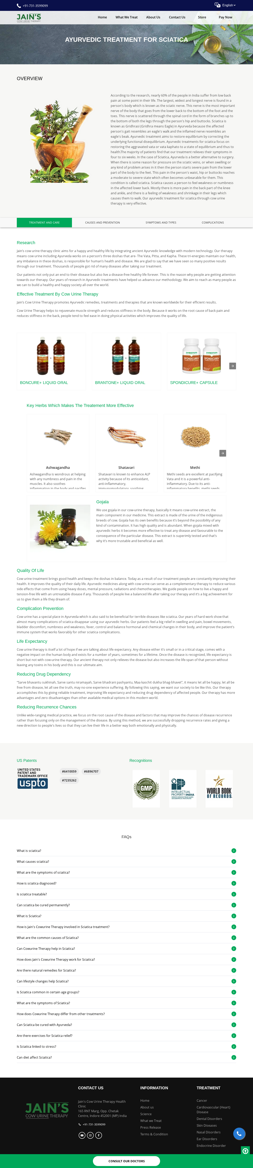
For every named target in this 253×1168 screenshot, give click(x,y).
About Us (153, 17)
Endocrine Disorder (211, 1145)
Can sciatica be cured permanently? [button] (43, 905)
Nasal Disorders (209, 1132)
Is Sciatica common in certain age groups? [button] (48, 992)
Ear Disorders (207, 1139)
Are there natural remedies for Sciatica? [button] (46, 970)
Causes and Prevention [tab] (102, 222)
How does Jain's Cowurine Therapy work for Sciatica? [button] (56, 959)
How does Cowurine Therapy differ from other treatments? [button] (61, 1014)
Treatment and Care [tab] (44, 222)
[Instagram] (91, 1135)
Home (102, 17)
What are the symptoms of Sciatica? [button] (43, 1003)
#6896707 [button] (91, 771)
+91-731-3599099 (35, 6)
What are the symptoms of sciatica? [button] (43, 872)
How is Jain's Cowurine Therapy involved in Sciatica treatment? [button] (63, 927)
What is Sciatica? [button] (29, 916)
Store (202, 17)
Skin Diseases (207, 1125)
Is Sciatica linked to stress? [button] (36, 1046)
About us (147, 1107)
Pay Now (225, 17)
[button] (146, 789)
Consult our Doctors (127, 1161)
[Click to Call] (239, 1134)
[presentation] (232, 366)
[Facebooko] (99, 1135)
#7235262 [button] (69, 780)
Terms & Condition (154, 1134)
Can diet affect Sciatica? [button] (34, 1057)
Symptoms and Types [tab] (161, 222)
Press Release (150, 1127)
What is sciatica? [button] (29, 851)
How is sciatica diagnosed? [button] (36, 883)
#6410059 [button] (69, 771)
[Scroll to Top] (245, 1151)
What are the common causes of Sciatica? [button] (48, 938)
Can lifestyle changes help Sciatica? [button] (43, 981)
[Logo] (47, 1109)
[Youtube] (82, 1135)
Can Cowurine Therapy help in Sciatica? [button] (46, 948)
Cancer (202, 1100)
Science (146, 1114)
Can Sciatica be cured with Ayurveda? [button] (44, 1025)
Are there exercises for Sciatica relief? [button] (44, 1035)
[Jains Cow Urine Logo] (29, 18)
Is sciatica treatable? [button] (32, 894)
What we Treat (127, 17)
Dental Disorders (209, 1119)
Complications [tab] (213, 222)
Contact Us (177, 17)
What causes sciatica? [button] (33, 861)
